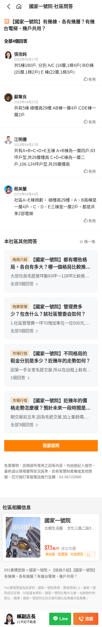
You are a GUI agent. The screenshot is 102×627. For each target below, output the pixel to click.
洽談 (89, 619)
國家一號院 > (39, 570)
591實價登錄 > (16, 570)
